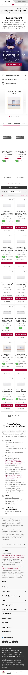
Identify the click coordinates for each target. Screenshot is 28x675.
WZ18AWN (20, 216)
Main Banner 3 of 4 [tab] (13, 69)
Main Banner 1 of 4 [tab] (10, 69)
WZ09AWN (20, 252)
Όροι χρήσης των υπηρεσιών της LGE (11, 650)
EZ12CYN (6, 323)
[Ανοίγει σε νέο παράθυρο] (3, 642)
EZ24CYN (6, 287)
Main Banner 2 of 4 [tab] (12, 69)
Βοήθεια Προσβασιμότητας (8, 656)
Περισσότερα (21, 544)
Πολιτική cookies (18, 652)
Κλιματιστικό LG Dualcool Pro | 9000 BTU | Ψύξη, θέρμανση (21, 249)
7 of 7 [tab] (18, 116)
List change (26, 191)
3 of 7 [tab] (12, 116)
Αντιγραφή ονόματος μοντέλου (9, 216)
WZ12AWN (6, 252)
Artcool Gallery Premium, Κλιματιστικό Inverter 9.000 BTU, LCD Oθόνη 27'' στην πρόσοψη (7, 357)
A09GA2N (6, 359)
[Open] (7, 225)
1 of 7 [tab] (9, 116)
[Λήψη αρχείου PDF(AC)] (4, 161)
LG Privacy (19, 656)
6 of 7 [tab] (16, 116)
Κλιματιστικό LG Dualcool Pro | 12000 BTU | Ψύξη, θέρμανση (7, 249)
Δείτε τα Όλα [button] (24, 195)
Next (24, 8)
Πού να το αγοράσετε (7, 227)
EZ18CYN (20, 287)
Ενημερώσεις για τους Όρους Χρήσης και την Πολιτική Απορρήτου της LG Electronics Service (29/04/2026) (13, 12)
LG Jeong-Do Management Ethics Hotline (14, 672)
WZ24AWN (6, 216)
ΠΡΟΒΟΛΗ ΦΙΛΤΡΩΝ (13, 187)
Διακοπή (17, 69)
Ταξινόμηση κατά (4, 191)
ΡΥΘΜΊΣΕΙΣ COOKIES (7, 654)
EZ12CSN (6, 394)
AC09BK (21, 156)
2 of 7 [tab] (11, 116)
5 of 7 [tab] (15, 116)
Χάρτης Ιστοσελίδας (7, 648)
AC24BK (7, 156)
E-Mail (4, 581)
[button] (7, 177)
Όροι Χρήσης (18, 654)
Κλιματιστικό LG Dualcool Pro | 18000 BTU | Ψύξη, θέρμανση (21, 213)
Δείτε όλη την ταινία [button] (8, 65)
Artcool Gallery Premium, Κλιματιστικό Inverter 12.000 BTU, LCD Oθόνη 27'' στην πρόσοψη (21, 357)
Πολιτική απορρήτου (7, 652)
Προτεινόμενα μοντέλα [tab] (11, 123)
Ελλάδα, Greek (8, 637)
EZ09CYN (20, 323)
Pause (22, 8)
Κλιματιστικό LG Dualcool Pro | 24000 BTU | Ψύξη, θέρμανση (7, 213)
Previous (20, 8)
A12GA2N (20, 359)
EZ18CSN (20, 394)
